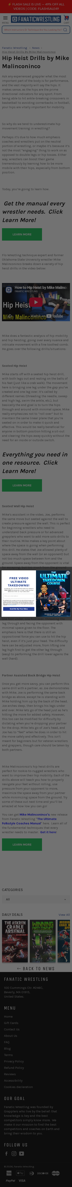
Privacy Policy (10, 604)
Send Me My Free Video (19, 609)
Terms (15, 604)
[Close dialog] (68, 573)
